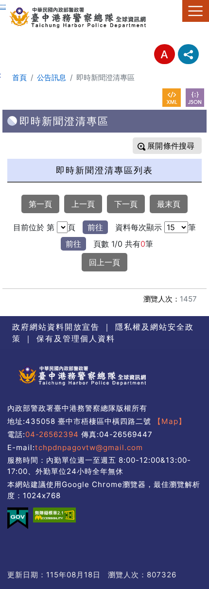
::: (3, 6)
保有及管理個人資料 (74, 338)
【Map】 (170, 421)
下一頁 (126, 204)
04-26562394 (52, 434)
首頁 (19, 77)
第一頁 (40, 204)
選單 (195, 11)
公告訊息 (51, 77)
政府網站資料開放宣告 (56, 327)
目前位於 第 (33, 227)
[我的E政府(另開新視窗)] (17, 518)
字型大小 (164, 54)
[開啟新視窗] (171, 97)
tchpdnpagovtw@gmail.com (89, 447)
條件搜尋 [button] (177, 146)
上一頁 (83, 204)
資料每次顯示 (138, 227)
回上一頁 (104, 262)
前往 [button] (95, 227)
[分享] (188, 54)
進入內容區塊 (23, 6)
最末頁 (168, 204)
